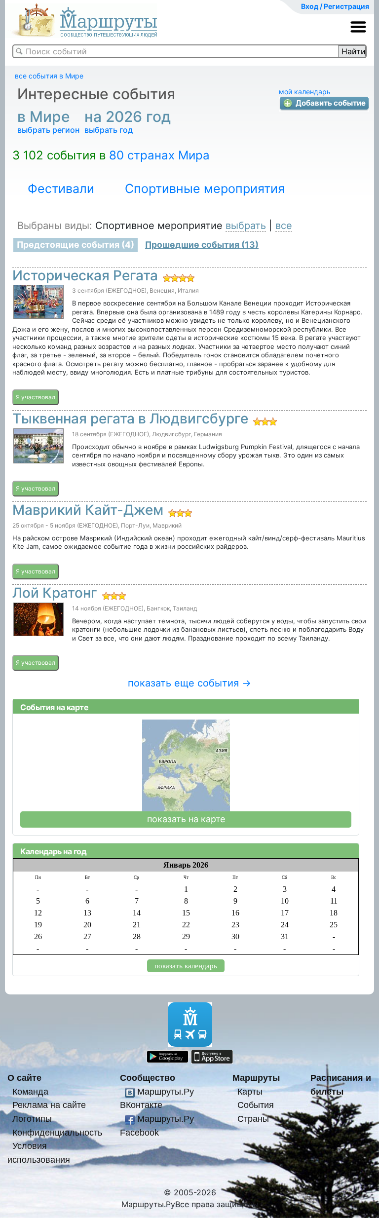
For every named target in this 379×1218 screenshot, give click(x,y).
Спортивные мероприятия (205, 188)
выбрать (246, 225)
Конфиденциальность (57, 1132)
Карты (250, 1091)
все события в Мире (49, 76)
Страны (253, 1118)
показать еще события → (189, 683)
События (255, 1105)
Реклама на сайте (49, 1105)
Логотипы (32, 1118)
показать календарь (185, 966)
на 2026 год (129, 116)
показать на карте (186, 819)
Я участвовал (35, 397)
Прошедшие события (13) (202, 244)
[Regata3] (42, 302)
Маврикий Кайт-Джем (87, 509)
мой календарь (305, 91)
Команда (30, 1091)
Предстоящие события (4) (75, 244)
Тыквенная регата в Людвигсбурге (130, 418)
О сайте (24, 1077)
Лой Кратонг (54, 592)
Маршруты (256, 1077)
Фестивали (61, 188)
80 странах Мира (159, 155)
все (283, 225)
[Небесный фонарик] (42, 619)
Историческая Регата (85, 275)
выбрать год (108, 130)
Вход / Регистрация (335, 6)
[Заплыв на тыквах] (42, 445)
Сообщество (147, 1077)
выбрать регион (48, 130)
